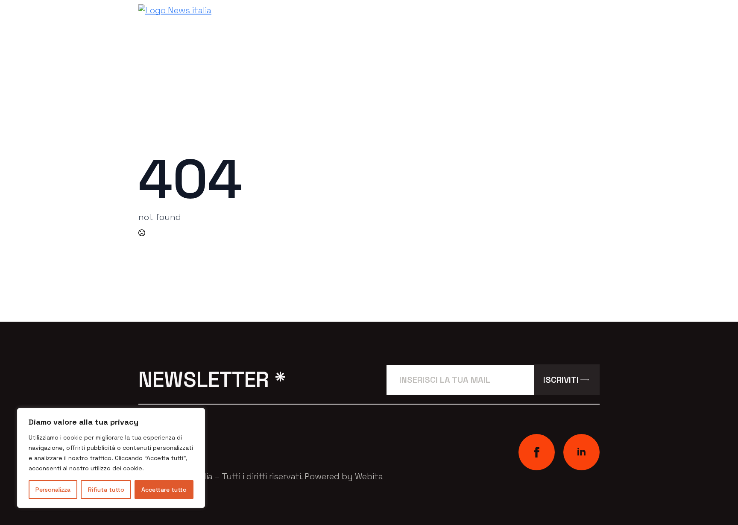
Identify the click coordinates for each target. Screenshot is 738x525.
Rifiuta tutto (106, 489)
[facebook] (536, 452)
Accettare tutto (164, 489)
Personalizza (52, 489)
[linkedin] (581, 452)
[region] (111, 458)
